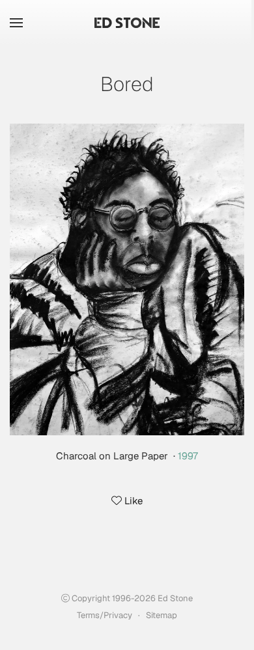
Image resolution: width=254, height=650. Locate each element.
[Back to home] (127, 23)
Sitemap (161, 615)
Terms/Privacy (104, 615)
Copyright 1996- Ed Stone (131, 598)
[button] (16, 23)
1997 (188, 456)
